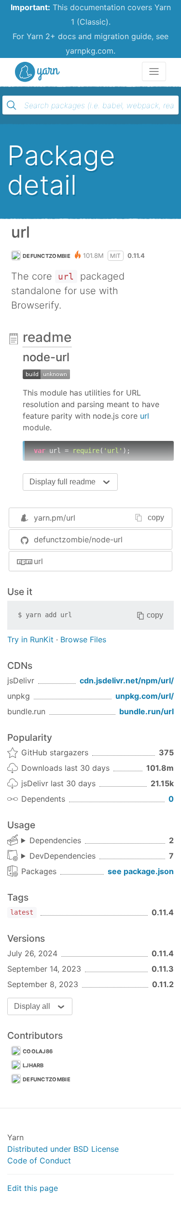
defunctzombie (46, 256)
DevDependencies (62, 856)
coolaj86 (38, 1051)
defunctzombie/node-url (78, 539)
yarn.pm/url (54, 518)
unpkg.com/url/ (144, 696)
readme (47, 337)
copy (156, 517)
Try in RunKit (30, 639)
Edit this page (32, 1188)
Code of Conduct (39, 1160)
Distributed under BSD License (63, 1149)
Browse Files (83, 639)
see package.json (141, 871)
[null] (46, 373)
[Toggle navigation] (154, 71)
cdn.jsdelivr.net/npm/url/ (127, 680)
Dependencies (55, 840)
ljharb (33, 1065)
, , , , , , (58, 856)
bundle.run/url (146, 711)
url (144, 416)
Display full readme (62, 482)
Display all (32, 1006)
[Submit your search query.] (11, 105)
